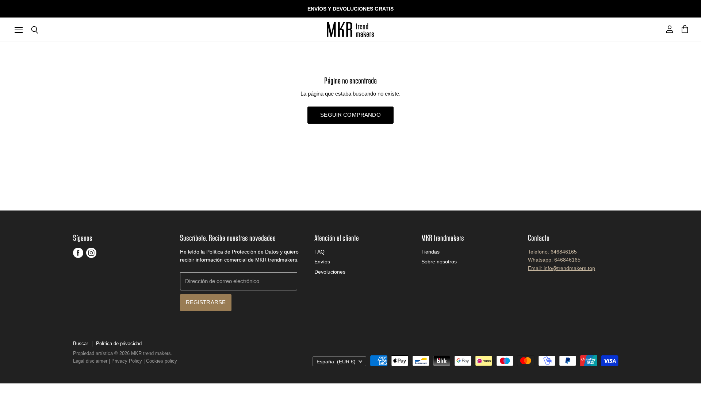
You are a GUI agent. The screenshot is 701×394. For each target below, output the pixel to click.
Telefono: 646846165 (552, 252)
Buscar (80, 343)
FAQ (319, 252)
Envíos (322, 261)
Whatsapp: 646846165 (554, 260)
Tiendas (430, 252)
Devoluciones (329, 272)
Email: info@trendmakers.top (561, 268)
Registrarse (206, 302)
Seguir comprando (350, 115)
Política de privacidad (119, 343)
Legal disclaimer (90, 361)
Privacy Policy (126, 361)
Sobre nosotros (439, 261)
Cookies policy (161, 361)
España (336, 361)
